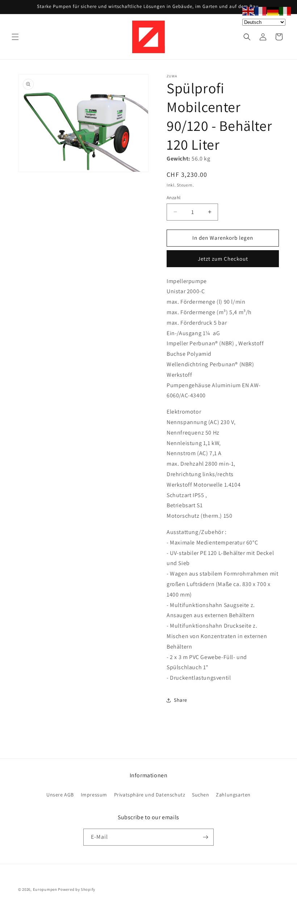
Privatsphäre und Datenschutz (149, 794)
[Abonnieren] (205, 837)
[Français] (261, 10)
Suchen (200, 794)
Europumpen (45, 889)
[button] (15, 37)
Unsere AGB (60, 794)
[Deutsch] (273, 10)
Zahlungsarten (233, 794)
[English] (248, 10)
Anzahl (173, 198)
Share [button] (180, 700)
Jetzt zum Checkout (223, 258)
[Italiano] (285, 10)
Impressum (94, 794)
